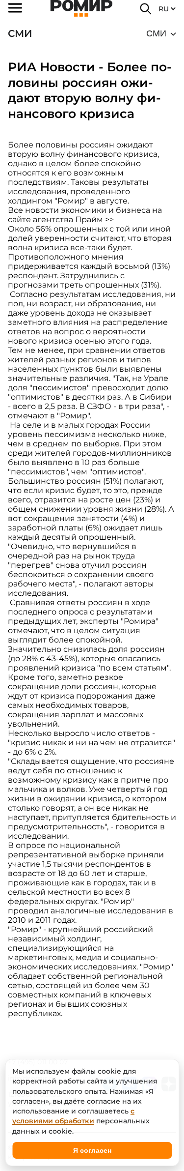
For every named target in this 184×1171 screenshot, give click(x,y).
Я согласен (92, 1150)
